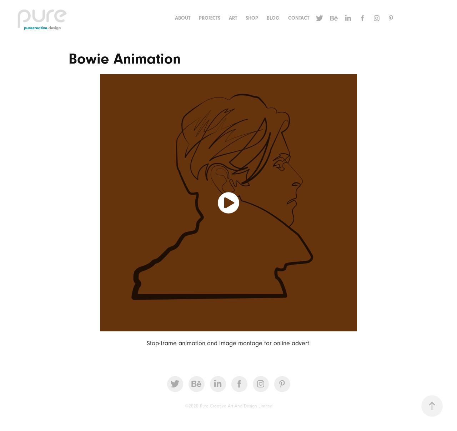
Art (233, 18)
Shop (252, 18)
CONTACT (298, 18)
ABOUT (182, 18)
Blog (273, 18)
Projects (209, 18)
